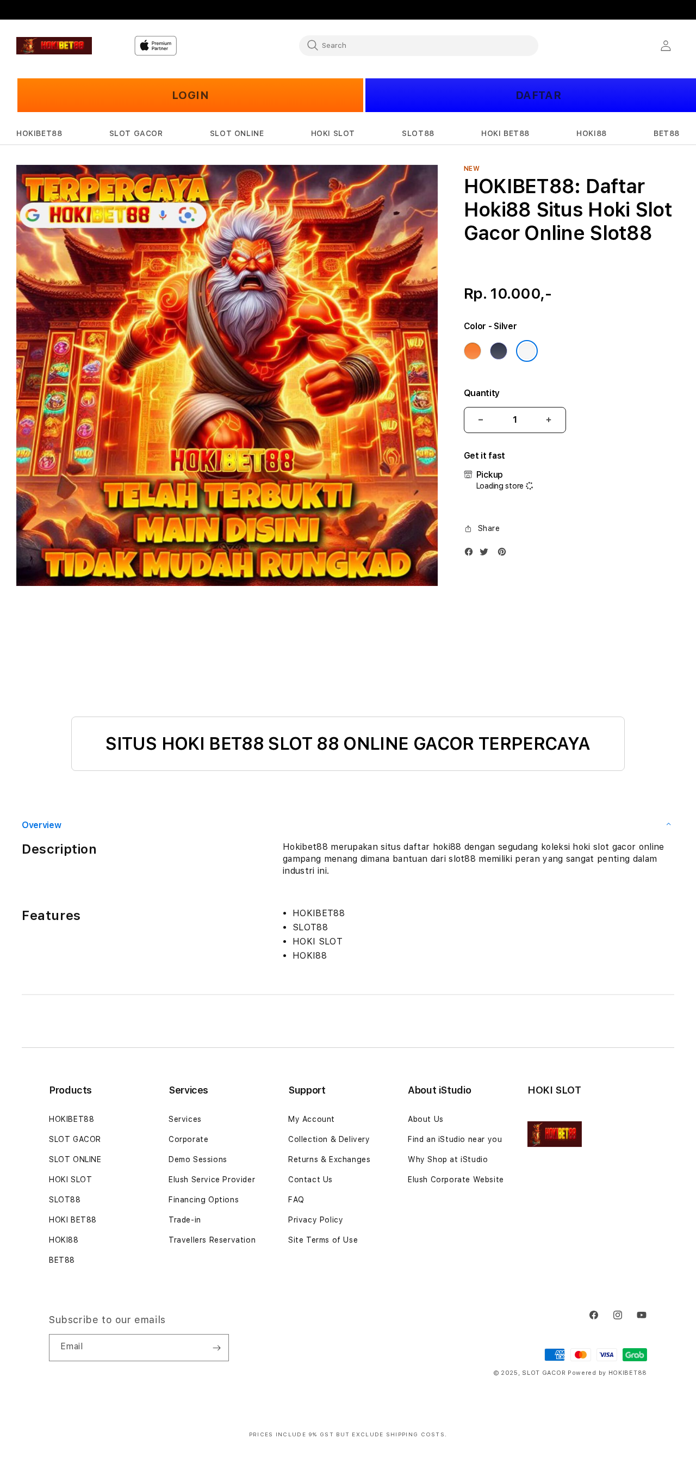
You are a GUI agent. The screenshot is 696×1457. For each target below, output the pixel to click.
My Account (311, 1119)
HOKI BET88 (73, 1219)
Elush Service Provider (212, 1179)
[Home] (54, 45)
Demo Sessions (198, 1159)
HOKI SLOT (70, 1179)
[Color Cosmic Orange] (472, 351)
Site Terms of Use (323, 1240)
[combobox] (418, 45)
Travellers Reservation (212, 1240)
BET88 (62, 1260)
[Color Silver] (527, 351)
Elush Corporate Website (456, 1179)
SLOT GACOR (75, 1139)
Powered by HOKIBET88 (607, 1372)
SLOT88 (65, 1199)
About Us (426, 1119)
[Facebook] (471, 554)
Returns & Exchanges (329, 1159)
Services (185, 1119)
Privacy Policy (315, 1219)
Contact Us (310, 1179)
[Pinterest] (504, 554)
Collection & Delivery (329, 1139)
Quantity (482, 393)
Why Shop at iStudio (448, 1159)
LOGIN (190, 95)
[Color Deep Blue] (498, 351)
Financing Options (204, 1199)
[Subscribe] (216, 1347)
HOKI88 (64, 1240)
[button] (39, 133)
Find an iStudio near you (455, 1139)
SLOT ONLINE (75, 1159)
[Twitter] (486, 554)
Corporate (188, 1139)
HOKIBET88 (71, 1119)
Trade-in (185, 1219)
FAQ (296, 1199)
